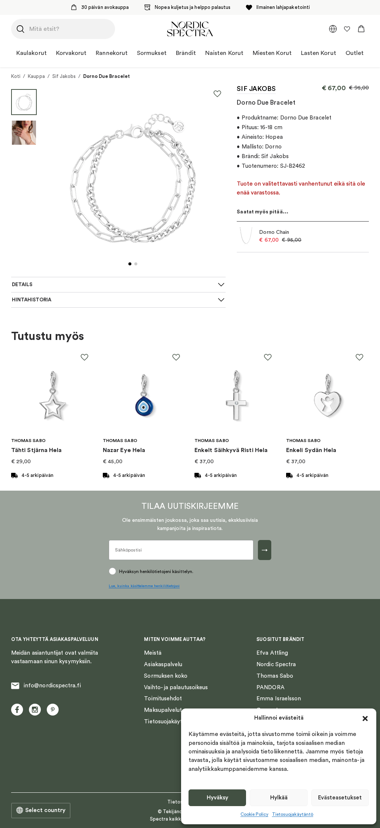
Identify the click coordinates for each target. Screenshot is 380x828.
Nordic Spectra (276, 664)
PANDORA (270, 687)
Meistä (152, 653)
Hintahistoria (31, 299)
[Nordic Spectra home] (190, 29)
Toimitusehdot (163, 698)
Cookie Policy (254, 814)
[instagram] (35, 710)
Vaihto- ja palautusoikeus (176, 687)
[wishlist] (347, 29)
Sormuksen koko (165, 676)
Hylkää (279, 798)
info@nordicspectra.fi (52, 685)
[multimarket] (332, 28)
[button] (365, 718)
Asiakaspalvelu (163, 664)
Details (22, 284)
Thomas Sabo (274, 676)
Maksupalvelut (163, 710)
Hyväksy (217, 798)
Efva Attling (272, 653)
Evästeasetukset (340, 798)
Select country (45, 810)
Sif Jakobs (64, 76)
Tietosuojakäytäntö (292, 814)
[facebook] (17, 710)
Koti (15, 76)
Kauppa (36, 76)
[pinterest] (53, 710)
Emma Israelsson (278, 698)
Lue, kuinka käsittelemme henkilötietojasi (144, 586)
